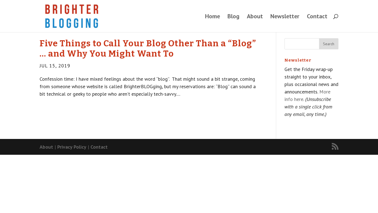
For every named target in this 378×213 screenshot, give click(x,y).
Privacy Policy (71, 147)
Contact (317, 17)
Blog (233, 17)
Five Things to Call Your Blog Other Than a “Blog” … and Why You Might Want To (148, 48)
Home (212, 17)
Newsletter (284, 17)
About (255, 17)
